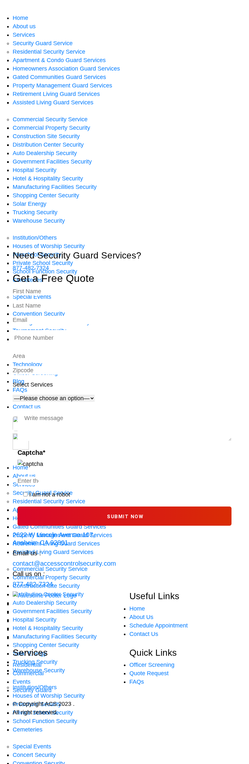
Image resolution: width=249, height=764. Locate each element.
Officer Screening (151, 665)
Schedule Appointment (158, 625)
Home (20, 18)
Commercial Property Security (51, 128)
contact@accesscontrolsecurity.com (64, 563)
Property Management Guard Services (62, 85)
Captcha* (31, 452)
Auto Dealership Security (45, 153)
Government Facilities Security (52, 161)
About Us (141, 617)
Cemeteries (27, 729)
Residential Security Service (49, 51)
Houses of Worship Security (49, 246)
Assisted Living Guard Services (53, 102)
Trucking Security (35, 212)
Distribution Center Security (48, 144)
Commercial (28, 673)
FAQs (136, 681)
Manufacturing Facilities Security (55, 187)
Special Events (32, 746)
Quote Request (149, 673)
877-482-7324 (33, 584)
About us (24, 26)
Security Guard (32, 690)
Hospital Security (34, 170)
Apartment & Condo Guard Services (59, 60)
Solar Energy (29, 204)
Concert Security (34, 755)
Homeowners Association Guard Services (66, 68)
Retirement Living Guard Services (56, 94)
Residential (27, 665)
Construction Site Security (46, 136)
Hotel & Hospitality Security (48, 178)
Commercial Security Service (50, 119)
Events (21, 681)
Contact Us (143, 634)
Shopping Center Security (46, 195)
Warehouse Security (39, 220)
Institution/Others (35, 237)
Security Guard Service (43, 43)
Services (24, 35)
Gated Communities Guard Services (59, 77)
